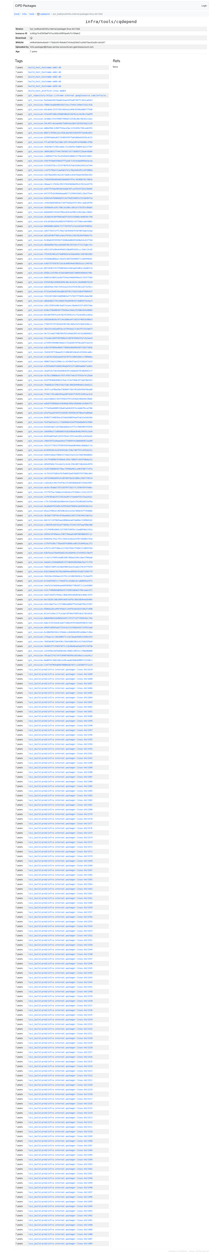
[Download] (31, 37)
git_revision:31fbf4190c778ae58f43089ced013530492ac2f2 (60, 543)
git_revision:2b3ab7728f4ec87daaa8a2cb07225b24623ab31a (60, 515)
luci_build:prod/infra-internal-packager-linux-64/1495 (60, 1201)
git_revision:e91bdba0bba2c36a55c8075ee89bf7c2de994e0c (60, 259)
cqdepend (45, 13)
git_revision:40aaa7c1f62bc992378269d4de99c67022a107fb (60, 184)
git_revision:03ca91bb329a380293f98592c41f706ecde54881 (60, 221)
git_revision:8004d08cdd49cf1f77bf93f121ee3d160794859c (60, 226)
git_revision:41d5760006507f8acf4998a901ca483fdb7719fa (60, 469)
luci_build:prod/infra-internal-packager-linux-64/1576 (60, 828)
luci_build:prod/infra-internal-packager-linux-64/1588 (60, 772)
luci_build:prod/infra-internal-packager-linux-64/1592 (60, 753)
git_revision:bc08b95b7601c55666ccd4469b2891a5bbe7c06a (60, 632)
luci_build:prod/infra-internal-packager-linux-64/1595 (60, 739)
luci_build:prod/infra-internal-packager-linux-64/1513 (60, 1117)
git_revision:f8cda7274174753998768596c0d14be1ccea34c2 (60, 655)
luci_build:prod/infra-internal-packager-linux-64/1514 (60, 1113)
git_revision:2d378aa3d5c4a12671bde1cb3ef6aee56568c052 (60, 175)
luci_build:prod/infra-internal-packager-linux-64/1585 (60, 786)
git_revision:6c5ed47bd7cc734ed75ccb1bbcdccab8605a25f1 (60, 581)
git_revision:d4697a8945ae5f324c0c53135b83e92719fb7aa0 (60, 627)
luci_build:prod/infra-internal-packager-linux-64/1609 (60, 674)
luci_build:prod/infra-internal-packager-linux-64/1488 (60, 1234)
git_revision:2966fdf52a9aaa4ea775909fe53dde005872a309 (60, 441)
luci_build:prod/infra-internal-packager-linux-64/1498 (60, 1187)
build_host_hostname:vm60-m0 (44, 81)
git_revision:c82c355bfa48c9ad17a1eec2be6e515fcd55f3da (60, 305)
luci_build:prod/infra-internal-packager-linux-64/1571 (60, 851)
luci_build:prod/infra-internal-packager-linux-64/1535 (60, 1015)
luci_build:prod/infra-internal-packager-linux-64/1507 (60, 1145)
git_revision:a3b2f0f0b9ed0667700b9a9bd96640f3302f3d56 (60, 347)
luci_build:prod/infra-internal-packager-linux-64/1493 (60, 1211)
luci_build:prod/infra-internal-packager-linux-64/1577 (60, 823)
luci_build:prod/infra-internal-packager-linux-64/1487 (60, 1239)
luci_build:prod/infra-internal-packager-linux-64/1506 (60, 1150)
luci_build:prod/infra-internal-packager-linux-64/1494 (60, 1206)
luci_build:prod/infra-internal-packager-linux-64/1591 (60, 758)
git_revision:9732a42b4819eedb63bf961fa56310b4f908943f (60, 291)
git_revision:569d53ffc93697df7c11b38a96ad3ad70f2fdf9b (60, 646)
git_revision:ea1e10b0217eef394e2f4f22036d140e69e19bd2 (60, 399)
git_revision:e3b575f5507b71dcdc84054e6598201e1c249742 (60, 263)
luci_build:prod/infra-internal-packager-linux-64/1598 (60, 725)
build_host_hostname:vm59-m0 (44, 86)
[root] (16, 13)
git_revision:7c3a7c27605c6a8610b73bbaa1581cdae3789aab (60, 557)
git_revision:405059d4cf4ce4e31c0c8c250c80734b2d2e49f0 (60, 464)
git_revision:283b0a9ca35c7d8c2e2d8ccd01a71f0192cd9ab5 (60, 207)
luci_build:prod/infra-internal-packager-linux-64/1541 (60, 987)
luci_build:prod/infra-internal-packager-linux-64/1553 (60, 931)
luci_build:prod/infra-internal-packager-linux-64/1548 (60, 954)
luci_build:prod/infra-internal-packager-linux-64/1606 (60, 688)
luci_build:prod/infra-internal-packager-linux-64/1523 (60, 1071)
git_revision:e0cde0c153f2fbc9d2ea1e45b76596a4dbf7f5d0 (60, 109)
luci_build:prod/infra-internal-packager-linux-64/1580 (60, 809)
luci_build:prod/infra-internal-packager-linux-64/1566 (60, 875)
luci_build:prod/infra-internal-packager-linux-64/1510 (60, 1131)
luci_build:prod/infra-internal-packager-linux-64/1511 (60, 1127)
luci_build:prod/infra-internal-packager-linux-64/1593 (60, 749)
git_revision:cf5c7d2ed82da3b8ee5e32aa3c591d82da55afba (60, 501)
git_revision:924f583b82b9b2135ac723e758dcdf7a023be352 (60, 380)
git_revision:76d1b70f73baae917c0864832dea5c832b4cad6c (60, 352)
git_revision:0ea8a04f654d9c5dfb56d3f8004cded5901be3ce (60, 506)
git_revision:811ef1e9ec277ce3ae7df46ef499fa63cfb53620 (60, 613)
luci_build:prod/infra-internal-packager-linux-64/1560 (60, 903)
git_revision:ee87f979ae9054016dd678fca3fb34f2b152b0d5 (60, 189)
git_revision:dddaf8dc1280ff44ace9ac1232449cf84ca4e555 (60, 128)
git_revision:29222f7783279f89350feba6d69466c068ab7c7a (60, 445)
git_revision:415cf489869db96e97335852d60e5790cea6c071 (60, 590)
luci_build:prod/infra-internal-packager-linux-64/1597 (60, 730)
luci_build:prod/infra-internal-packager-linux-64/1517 (60, 1099)
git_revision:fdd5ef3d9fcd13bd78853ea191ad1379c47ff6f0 (60, 567)
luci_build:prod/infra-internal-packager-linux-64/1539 (60, 996)
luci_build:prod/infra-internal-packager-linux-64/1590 (60, 763)
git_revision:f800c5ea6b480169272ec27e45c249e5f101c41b (60, 105)
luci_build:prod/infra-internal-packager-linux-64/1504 (60, 1159)
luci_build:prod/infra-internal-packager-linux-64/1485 (60, 1243)
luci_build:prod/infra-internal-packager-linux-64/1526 (60, 1057)
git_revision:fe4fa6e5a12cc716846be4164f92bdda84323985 (60, 422)
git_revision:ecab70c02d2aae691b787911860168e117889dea (60, 357)
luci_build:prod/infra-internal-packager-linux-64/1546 (60, 963)
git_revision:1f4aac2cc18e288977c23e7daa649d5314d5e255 (60, 637)
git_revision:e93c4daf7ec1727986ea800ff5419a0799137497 (60, 604)
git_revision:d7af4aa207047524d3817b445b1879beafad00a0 (60, 413)
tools (32, 13)
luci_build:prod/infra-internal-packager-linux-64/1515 (60, 1108)
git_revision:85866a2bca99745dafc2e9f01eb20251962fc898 (60, 609)
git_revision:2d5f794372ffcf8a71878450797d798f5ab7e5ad (60, 231)
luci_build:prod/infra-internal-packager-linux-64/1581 (60, 805)
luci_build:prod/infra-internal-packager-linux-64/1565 (60, 879)
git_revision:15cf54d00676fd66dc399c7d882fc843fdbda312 (60, 459)
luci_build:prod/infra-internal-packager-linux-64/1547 (60, 959)
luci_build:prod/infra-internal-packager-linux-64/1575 (60, 833)
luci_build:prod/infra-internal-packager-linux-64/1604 (60, 697)
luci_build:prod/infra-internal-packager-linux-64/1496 (60, 1197)
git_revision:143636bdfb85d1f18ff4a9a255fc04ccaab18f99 (60, 203)
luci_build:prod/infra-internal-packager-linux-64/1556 (60, 917)
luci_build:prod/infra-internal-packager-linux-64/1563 (60, 889)
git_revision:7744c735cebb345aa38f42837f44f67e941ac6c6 (60, 394)
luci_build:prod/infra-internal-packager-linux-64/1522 (60, 1075)
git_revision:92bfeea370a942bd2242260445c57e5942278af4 (60, 553)
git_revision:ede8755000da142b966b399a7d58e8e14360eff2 (60, 403)
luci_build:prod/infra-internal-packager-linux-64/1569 (60, 861)
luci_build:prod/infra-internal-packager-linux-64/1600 (60, 716)
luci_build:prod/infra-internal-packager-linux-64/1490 (60, 1225)
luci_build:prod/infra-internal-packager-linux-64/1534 (60, 1019)
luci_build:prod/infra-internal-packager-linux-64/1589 (60, 767)
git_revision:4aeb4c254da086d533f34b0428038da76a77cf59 (60, 562)
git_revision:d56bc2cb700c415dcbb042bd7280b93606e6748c (60, 273)
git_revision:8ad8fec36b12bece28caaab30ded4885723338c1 (60, 660)
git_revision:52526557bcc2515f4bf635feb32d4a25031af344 (60, 165)
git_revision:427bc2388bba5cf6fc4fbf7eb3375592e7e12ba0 (60, 375)
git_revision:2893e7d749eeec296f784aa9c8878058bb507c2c (60, 534)
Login (204, 5)
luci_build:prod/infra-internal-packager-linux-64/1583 (60, 795)
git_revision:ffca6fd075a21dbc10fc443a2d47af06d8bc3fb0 (60, 142)
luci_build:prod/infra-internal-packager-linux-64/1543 (60, 977)
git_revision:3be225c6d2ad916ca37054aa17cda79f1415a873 (60, 329)
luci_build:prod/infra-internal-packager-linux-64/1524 (60, 1066)
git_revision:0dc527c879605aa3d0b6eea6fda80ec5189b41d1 (60, 520)
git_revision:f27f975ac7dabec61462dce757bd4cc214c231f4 (60, 492)
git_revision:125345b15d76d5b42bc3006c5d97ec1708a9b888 (60, 651)
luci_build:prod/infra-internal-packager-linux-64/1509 (60, 1136)
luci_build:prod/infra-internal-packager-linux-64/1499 (60, 1183)
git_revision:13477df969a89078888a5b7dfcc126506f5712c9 (60, 665)
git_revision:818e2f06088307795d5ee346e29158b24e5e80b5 (60, 310)
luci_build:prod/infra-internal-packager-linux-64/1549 (60, 949)
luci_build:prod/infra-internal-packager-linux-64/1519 (60, 1089)
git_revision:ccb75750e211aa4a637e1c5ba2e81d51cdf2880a (60, 170)
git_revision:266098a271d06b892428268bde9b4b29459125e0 (60, 431)
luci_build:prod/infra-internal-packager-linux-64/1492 (60, 1215)
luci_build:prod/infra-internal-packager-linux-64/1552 (60, 935)
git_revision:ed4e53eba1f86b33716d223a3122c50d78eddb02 (60, 455)
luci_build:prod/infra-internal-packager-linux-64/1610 (60, 669)
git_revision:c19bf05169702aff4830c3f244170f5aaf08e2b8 (60, 525)
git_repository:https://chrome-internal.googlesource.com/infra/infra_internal (74, 95)
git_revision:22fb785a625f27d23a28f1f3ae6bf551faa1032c (60, 497)
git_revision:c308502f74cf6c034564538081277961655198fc (60, 156)
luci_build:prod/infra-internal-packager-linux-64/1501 (60, 1173)
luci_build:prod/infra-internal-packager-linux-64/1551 (60, 940)
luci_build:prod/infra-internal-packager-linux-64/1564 (60, 884)
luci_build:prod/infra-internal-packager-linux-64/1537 (60, 1005)
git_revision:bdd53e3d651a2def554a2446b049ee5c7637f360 (60, 277)
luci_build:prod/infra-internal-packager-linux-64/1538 (60, 1001)
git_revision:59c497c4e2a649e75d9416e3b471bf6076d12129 (60, 123)
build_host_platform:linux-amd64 (47, 91)
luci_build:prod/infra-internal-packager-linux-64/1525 (60, 1061)
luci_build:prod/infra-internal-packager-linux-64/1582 (60, 800)
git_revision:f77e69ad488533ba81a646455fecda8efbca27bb (60, 408)
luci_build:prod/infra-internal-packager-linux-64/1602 (60, 707)
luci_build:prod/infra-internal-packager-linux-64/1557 (60, 912)
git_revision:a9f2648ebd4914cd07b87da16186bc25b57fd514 (60, 478)
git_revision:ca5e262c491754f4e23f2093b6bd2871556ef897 (60, 483)
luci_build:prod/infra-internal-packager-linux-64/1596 (60, 735)
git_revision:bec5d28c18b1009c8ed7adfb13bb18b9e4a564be (60, 599)
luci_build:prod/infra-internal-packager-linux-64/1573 (60, 842)
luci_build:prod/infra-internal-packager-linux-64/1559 (60, 907)
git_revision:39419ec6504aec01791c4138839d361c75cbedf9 (60, 576)
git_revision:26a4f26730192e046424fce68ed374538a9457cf (60, 371)
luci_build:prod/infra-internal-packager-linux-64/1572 (60, 847)
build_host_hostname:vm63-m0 (44, 67)
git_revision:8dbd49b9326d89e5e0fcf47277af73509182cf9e (60, 618)
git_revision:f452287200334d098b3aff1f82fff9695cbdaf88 (60, 296)
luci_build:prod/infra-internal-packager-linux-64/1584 (60, 791)
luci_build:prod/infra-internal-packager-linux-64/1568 (60, 865)
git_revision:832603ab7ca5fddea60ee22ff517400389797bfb (60, 427)
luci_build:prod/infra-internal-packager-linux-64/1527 (60, 1052)
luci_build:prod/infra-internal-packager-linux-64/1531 (60, 1033)
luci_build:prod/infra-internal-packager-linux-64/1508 (60, 1141)
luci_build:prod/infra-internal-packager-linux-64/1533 (60, 1024)
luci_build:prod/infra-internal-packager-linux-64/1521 (60, 1080)
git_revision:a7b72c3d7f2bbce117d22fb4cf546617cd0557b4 (60, 548)
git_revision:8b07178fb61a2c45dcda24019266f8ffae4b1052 (60, 133)
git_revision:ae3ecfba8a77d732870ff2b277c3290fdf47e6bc (60, 487)
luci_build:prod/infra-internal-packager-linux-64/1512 (60, 1122)
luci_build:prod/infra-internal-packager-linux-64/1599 (60, 721)
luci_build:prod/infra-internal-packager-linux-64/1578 (60, 819)
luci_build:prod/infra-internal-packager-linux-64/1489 (60, 1229)
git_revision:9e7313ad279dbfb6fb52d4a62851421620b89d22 (60, 333)
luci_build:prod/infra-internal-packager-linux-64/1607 (60, 683)
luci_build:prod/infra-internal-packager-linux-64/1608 (60, 679)
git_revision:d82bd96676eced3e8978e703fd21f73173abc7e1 (60, 245)
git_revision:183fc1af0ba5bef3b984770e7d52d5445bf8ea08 (60, 389)
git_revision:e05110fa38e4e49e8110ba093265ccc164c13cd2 (60, 249)
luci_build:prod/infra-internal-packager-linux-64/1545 (60, 968)
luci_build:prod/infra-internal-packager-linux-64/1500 (60, 1178)
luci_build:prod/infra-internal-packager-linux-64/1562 (60, 893)
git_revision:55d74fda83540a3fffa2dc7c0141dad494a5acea (60, 161)
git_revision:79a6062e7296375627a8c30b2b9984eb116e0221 (60, 385)
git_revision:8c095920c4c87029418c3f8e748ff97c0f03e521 (60, 450)
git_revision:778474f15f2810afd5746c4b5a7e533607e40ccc (60, 324)
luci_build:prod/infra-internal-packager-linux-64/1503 (60, 1164)
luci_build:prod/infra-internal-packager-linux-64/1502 (60, 1169)
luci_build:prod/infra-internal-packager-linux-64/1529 (60, 1043)
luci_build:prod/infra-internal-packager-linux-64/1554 (60, 926)
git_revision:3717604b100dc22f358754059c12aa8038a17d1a (60, 529)
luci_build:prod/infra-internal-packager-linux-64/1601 (60, 711)
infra (24, 13)
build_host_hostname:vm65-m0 (44, 77)
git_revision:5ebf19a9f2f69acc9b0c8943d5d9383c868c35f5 (60, 595)
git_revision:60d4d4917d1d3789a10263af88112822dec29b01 (60, 212)
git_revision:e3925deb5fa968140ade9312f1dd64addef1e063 (60, 366)
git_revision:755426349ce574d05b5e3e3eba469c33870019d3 (60, 254)
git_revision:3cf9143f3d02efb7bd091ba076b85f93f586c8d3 (60, 473)
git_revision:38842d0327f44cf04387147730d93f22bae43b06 (60, 151)
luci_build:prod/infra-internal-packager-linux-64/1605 (60, 693)
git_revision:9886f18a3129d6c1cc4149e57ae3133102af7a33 (60, 361)
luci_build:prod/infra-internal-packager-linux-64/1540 (60, 991)
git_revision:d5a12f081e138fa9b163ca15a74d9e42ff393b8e (60, 511)
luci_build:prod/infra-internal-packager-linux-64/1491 (60, 1220)
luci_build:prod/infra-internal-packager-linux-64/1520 (60, 1085)
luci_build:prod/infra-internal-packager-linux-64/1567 (60, 870)
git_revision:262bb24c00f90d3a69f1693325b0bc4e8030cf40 (60, 217)
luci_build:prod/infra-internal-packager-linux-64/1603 (60, 702)
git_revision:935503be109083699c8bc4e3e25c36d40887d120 (60, 282)
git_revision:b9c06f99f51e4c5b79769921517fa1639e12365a (60, 315)
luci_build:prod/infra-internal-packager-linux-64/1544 (60, 973)
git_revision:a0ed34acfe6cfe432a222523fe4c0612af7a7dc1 (60, 287)
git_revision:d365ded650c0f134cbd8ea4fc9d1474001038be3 (60, 319)
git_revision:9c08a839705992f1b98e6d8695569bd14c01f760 (60, 240)
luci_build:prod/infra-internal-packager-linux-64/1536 (60, 1010)
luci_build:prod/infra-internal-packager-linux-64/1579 (60, 814)
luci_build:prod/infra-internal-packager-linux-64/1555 (60, 921)
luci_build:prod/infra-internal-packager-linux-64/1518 (60, 1094)
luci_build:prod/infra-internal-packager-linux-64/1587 (60, 777)
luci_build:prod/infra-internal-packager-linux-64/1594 (60, 744)
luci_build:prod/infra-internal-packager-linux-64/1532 (60, 1029)
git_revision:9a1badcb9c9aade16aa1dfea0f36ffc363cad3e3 (60, 100)
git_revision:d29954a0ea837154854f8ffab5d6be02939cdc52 (60, 137)
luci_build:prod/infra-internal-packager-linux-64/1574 (60, 837)
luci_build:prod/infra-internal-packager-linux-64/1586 (60, 781)
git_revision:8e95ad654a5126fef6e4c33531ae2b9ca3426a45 (60, 436)
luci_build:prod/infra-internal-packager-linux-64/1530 (60, 1038)
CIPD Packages (25, 5)
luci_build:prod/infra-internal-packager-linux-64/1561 (60, 898)
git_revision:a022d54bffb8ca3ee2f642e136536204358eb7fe (60, 235)
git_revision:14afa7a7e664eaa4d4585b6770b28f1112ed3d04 (60, 585)
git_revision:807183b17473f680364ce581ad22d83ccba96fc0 (60, 268)
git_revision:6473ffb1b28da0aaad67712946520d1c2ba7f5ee (60, 193)
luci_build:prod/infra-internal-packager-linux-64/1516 (60, 1103)
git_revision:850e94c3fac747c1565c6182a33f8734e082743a (60, 539)
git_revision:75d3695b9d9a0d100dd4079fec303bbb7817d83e (60, 179)
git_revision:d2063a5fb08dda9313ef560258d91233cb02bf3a (60, 198)
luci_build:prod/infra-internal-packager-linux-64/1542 (60, 982)
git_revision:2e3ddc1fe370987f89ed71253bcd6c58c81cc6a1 (60, 119)
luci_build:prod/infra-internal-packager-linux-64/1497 (60, 1192)
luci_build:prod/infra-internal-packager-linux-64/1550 (60, 945)
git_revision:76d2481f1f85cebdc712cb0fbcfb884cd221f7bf (60, 147)
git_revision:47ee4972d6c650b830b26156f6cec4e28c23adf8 (60, 114)
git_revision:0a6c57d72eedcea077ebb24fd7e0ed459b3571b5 (60, 623)
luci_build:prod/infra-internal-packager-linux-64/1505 (60, 1155)
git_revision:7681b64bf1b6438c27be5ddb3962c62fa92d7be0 (60, 641)
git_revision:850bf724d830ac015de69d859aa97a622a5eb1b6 (60, 417)
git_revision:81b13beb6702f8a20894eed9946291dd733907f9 (60, 571)
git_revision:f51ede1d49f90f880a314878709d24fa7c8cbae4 (60, 338)
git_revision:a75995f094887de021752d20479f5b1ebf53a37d (60, 343)
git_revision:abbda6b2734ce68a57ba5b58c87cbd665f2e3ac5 (60, 301)
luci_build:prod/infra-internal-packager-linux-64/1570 (60, 856)
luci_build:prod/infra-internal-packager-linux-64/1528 (60, 1047)
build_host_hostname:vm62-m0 (44, 72)
